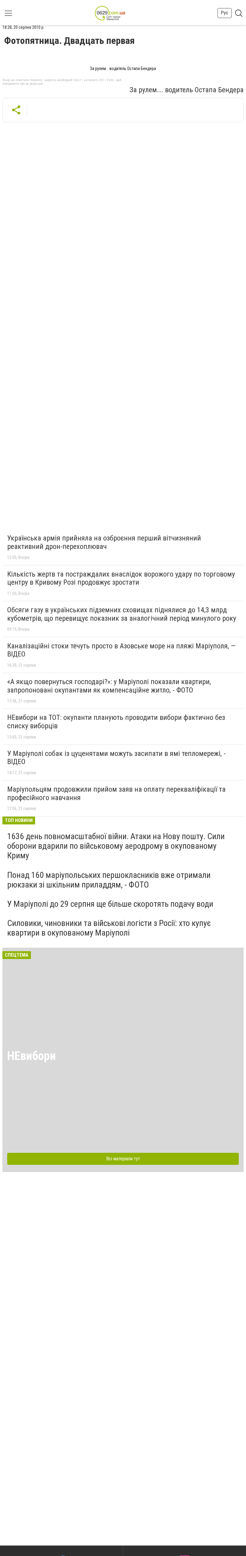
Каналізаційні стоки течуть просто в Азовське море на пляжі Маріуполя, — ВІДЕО (121, 650)
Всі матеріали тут (123, 1159)
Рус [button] (224, 13)
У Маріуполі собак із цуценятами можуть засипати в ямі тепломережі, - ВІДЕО (116, 757)
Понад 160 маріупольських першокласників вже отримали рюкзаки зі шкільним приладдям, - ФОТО (109, 880)
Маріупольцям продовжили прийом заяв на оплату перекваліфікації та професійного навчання (116, 793)
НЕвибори (31, 1056)
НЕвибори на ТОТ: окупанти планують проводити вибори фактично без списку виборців (116, 721)
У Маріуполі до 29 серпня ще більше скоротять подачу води (110, 904)
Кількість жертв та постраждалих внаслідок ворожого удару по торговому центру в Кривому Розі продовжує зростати (121, 578)
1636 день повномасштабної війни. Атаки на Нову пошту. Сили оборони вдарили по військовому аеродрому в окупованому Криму (116, 845)
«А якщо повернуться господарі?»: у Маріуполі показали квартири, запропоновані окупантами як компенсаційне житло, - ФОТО (109, 686)
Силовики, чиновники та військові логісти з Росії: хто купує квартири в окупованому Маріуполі (109, 928)
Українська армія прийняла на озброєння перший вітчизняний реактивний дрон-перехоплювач (104, 542)
